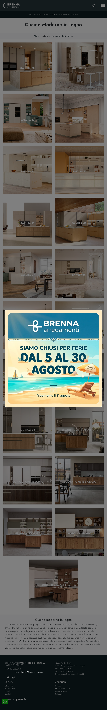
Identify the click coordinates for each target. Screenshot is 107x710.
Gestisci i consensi (36, 672)
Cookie (23, 672)
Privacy (16, 672)
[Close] (100, 306)
